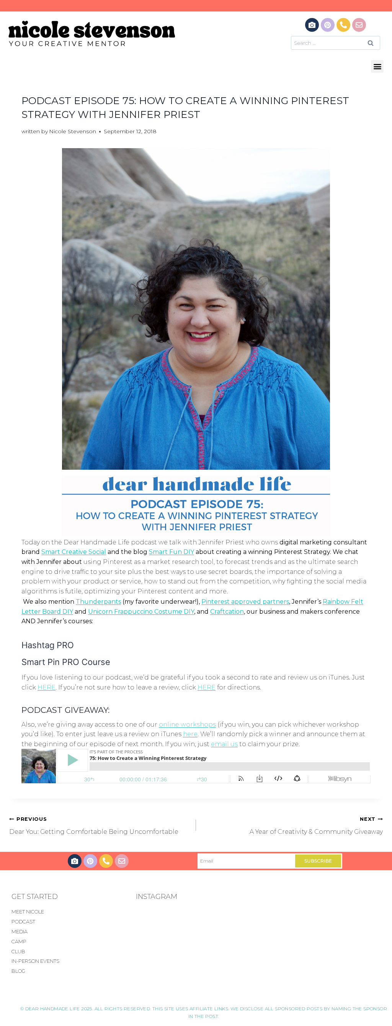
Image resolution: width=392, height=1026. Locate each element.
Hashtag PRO (47, 645)
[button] (377, 66)
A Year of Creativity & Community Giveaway (316, 825)
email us (224, 744)
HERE (47, 687)
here (190, 734)
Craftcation (227, 611)
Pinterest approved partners (245, 601)
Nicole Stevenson (72, 131)
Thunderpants (98, 601)
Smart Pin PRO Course (65, 662)
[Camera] (312, 25)
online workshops (187, 724)
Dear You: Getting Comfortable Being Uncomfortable (93, 825)
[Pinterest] (328, 25)
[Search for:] (335, 42)
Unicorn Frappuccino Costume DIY (141, 611)
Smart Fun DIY (171, 551)
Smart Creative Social (73, 551)
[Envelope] (359, 25)
